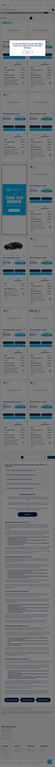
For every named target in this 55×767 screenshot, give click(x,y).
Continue (27, 52)
